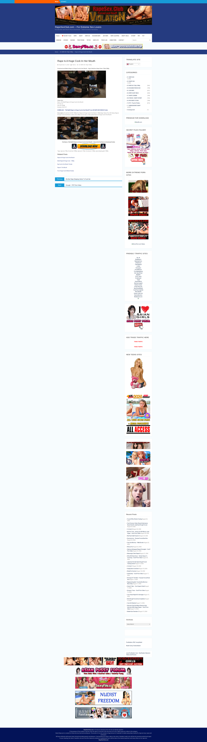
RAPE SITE (96, 40)
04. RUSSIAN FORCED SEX (133, 88)
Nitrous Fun (130, 546)
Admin (74, 64)
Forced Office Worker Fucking (134, 519)
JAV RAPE (105, 36)
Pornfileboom (138, 269)
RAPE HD (87, 36)
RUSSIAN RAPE (96, 36)
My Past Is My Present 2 (133, 535)
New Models (138, 291)
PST (143, 36)
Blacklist (138, 274)
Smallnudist (138, 278)
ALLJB (138, 257)
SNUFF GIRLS (125, 36)
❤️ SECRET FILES (66, 36)
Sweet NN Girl (138, 281)
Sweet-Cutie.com (138, 293)
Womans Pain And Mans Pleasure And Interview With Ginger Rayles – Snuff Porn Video (137, 607)
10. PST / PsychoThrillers (133, 103)
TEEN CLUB (104, 40)
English (131, 64)
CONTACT (121, 40)
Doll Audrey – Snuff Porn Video (135, 573)
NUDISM (72, 40)
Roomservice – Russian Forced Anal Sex (137, 538)
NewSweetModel (138, 288)
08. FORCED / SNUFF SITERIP (134, 98)
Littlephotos (138, 262)
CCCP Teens (138, 276)
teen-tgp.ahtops (138, 273)
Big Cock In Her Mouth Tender (64, 164)
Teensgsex (138, 268)
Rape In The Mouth (62, 167)
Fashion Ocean (138, 285)
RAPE (75, 36)
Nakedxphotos (138, 261)
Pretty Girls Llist (138, 286)
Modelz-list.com (138, 296)
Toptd (138, 279)
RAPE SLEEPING (115, 36)
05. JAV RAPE (130, 90)
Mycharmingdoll (138, 283)
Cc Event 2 (130, 529)
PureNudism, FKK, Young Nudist (134, 642)
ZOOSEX (65, 40)
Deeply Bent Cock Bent (133, 568)
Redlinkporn (138, 259)
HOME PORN (113, 40)
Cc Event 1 (130, 566)
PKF (139, 36)
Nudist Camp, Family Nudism (133, 645)
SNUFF (81, 36)
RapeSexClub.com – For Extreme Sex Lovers (78, 27)
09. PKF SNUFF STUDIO (133, 100)
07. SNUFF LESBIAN (132, 95)
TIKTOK (89, 40)
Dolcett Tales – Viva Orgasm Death (136, 586)
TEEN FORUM (80, 40)
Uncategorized (131, 109)
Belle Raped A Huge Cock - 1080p (65, 161)
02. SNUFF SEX (131, 81)
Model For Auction (131, 571)
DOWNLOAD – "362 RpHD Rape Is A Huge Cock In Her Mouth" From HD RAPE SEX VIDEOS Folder (82, 110)
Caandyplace (138, 264)
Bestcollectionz (138, 295)
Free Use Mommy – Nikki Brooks (135, 542)
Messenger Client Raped (133, 553)
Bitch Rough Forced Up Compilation (136, 598)
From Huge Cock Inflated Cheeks (65, 170)
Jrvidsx (138, 266)
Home (57, 36)
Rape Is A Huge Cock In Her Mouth (66, 157)
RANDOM (58, 40)
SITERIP (133, 36)
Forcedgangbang (138, 271)
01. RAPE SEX (130, 77)
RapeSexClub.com (88, 729)
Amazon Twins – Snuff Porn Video (136, 590)
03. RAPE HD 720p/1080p (85, 64)
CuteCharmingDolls (138, 290)
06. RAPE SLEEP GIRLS (133, 93)
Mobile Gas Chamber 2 (133, 611)
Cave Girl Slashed (131, 603)
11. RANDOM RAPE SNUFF (133, 105)
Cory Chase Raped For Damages (135, 594)
